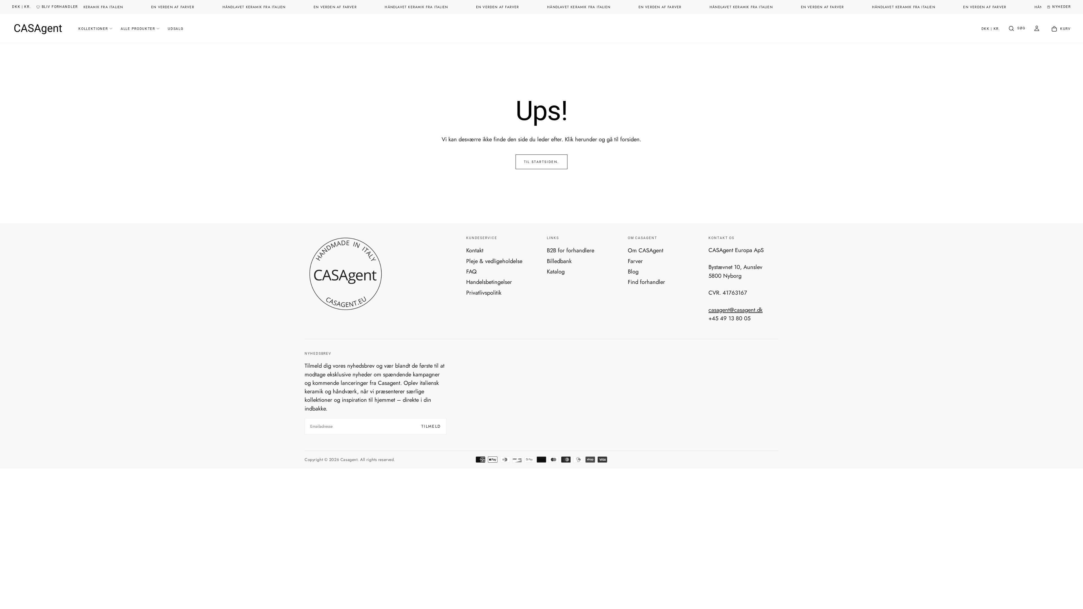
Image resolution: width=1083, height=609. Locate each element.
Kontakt (474, 250)
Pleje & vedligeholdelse (494, 261)
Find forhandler (646, 282)
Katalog (556, 271)
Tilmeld (431, 426)
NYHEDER (1061, 7)
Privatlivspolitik (483, 292)
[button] (21, 7)
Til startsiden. (541, 161)
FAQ (471, 271)
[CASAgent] (345, 274)
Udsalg (175, 29)
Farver (635, 261)
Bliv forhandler (60, 7)
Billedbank (559, 261)
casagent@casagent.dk (735, 310)
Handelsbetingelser (489, 282)
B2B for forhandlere (570, 250)
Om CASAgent (645, 250)
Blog (633, 271)
